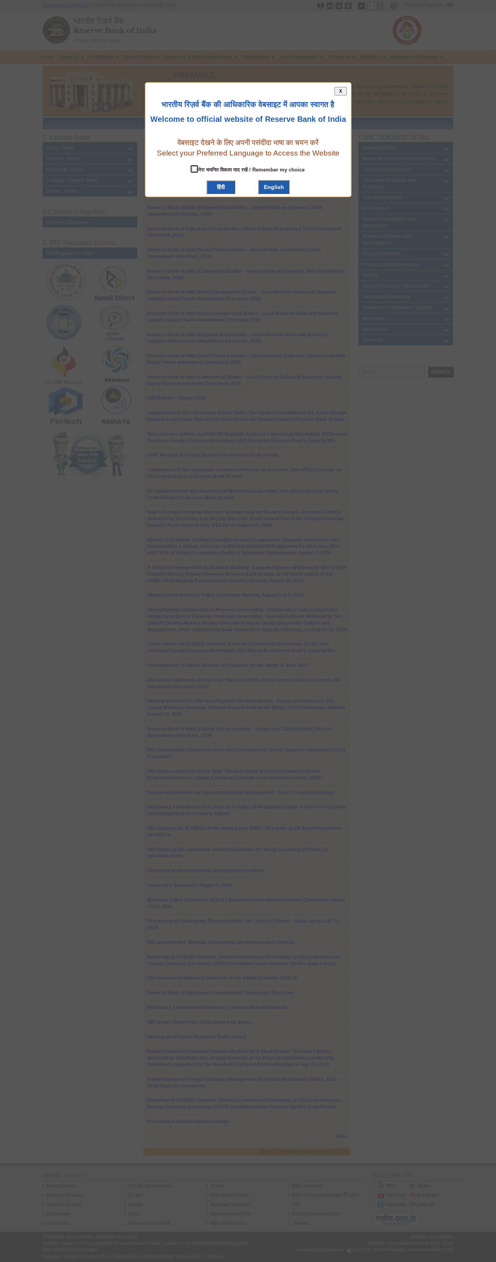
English (274, 187)
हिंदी (221, 187)
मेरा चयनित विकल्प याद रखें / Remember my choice (251, 170)
